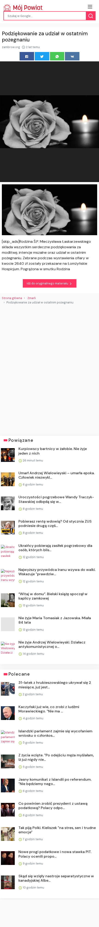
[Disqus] (49, 368)
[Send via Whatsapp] (57, 56)
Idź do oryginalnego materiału (48, 283)
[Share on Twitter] (42, 56)
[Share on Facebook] (27, 56)
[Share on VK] (72, 56)
